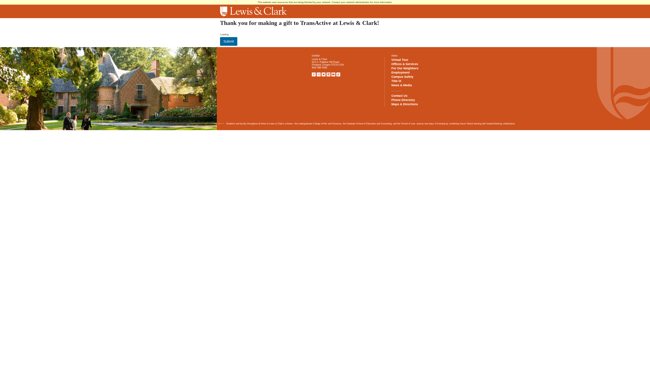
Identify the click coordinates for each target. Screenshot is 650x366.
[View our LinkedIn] (328, 74)
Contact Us (399, 95)
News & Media (401, 85)
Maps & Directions (404, 104)
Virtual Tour (399, 60)
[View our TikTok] (338, 74)
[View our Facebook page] (314, 74)
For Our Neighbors (404, 68)
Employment (400, 72)
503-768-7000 (319, 67)
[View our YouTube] (333, 74)
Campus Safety (402, 76)
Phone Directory (403, 100)
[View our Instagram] (319, 74)
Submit (228, 41)
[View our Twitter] (324, 74)
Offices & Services (404, 64)
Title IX (396, 81)
